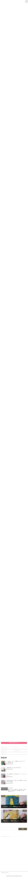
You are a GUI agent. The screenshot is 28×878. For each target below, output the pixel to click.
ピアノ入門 (18, 789)
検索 (23, 829)
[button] (14, 742)
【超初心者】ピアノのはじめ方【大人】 (13, 767)
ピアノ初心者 (24, 789)
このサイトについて (4, 872)
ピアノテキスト (12, 789)
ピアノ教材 (17, 790)
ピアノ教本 (11, 790)
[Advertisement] (14, 854)
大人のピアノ (12, 791)
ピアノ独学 (22, 790)
